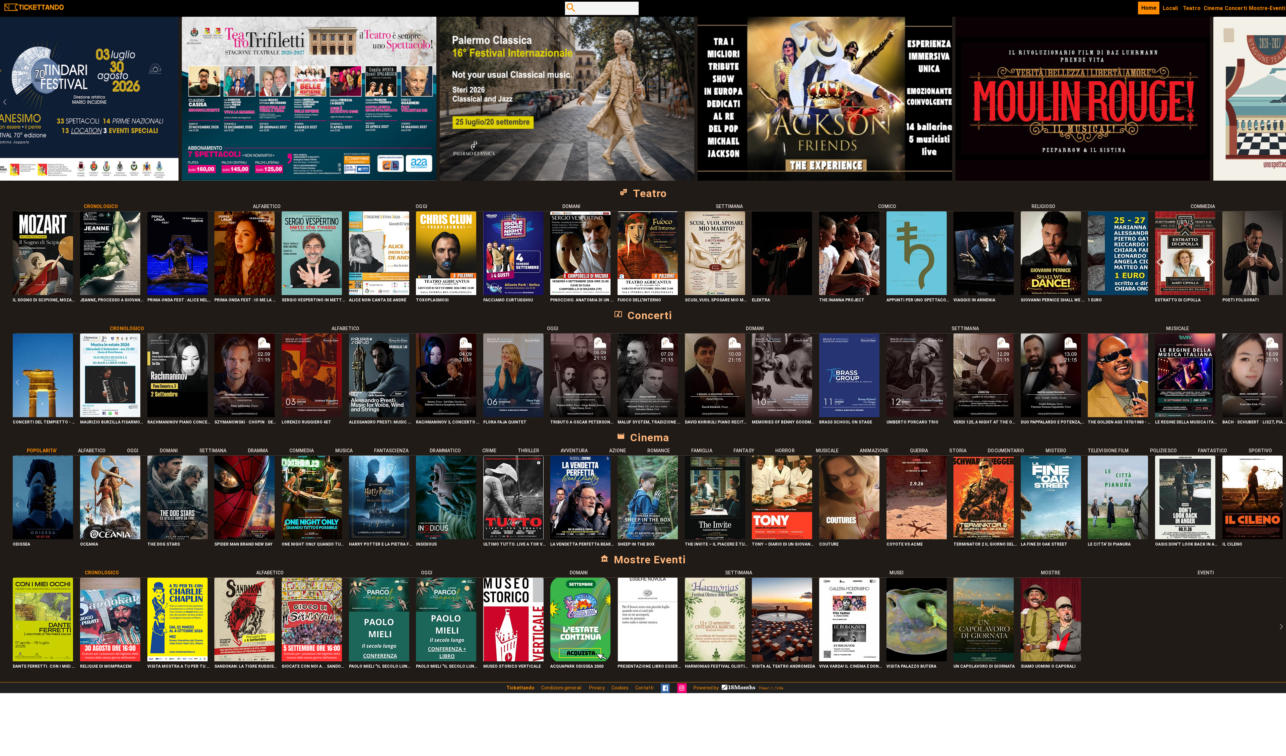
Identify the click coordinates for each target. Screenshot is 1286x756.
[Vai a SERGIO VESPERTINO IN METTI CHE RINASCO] (312, 293)
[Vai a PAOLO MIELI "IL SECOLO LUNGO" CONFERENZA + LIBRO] (446, 659)
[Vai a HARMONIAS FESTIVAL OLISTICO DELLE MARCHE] (715, 659)
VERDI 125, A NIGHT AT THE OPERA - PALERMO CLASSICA (985, 422)
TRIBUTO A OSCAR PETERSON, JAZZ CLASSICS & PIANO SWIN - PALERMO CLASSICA (582, 422)
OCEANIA (89, 544)
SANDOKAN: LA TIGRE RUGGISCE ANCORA (246, 666)
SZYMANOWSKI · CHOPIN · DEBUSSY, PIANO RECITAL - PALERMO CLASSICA (246, 422)
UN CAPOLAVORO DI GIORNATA (984, 666)
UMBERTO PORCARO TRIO (912, 422)
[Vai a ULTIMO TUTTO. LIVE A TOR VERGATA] (513, 537)
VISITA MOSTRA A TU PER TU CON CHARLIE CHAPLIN (179, 666)
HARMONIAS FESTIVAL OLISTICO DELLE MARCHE (717, 666)
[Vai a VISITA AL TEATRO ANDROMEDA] (782, 659)
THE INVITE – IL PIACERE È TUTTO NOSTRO (717, 544)
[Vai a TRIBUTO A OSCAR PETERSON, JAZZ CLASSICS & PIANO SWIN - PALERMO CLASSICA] (580, 415)
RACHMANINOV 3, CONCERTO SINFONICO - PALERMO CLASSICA (448, 422)
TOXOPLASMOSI (432, 300)
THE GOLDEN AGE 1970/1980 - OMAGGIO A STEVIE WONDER (1120, 422)
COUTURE (829, 544)
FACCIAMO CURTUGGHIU (508, 300)
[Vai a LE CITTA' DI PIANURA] (1118, 537)
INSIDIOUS (426, 544)
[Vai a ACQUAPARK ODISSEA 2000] (580, 659)
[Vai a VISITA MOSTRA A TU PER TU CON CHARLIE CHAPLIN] (177, 659)
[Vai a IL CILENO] (1252, 537)
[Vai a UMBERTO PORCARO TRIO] (916, 415)
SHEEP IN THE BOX (636, 544)
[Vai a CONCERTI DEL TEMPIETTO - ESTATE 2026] (43, 415)
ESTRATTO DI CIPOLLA (1178, 300)
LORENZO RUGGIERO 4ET (306, 422)
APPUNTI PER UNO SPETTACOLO (918, 300)
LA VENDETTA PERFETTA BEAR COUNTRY (582, 544)
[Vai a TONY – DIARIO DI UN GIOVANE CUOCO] (782, 537)
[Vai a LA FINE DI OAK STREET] (1051, 537)
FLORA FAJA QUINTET (504, 422)
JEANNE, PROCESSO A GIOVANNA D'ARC (112, 300)
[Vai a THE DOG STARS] (177, 537)
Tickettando (520, 687)
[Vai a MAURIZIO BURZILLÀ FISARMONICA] (110, 415)
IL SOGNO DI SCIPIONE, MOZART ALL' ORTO (45, 300)
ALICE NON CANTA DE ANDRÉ (377, 300)
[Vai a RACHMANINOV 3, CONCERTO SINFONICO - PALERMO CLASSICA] (446, 415)
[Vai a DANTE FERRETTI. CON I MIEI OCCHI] (43, 659)
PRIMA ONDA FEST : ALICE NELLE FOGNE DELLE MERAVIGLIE (179, 300)
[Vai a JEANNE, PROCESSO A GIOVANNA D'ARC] (110, 293)
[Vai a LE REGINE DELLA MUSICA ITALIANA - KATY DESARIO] (1185, 415)
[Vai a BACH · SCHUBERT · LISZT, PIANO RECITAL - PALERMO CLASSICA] (1252, 415)
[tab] (100, 206)
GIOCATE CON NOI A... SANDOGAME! (314, 666)
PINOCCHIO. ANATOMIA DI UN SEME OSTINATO (582, 300)
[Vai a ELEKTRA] (782, 293)
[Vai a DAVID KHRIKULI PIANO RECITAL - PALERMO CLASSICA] (715, 415)
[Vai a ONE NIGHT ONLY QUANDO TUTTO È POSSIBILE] (312, 537)
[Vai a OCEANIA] (110, 537)
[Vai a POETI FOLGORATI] (1252, 293)
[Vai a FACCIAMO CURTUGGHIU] (513, 293)
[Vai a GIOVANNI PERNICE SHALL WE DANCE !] (1051, 293)
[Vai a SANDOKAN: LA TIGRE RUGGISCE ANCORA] (244, 659)
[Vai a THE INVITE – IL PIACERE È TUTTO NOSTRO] (715, 537)
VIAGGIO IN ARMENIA (974, 300)
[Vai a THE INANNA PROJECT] (849, 293)
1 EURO (1095, 300)
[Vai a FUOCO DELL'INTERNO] (648, 293)
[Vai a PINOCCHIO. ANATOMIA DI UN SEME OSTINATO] (580, 293)
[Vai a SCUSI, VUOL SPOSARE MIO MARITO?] (715, 293)
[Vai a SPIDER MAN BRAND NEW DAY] (244, 537)
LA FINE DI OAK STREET (1044, 544)
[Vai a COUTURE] (849, 537)
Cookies (620, 687)
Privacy (597, 687)
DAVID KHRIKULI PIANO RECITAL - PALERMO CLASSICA (717, 422)
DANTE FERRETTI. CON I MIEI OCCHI (45, 666)
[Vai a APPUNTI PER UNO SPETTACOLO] (916, 293)
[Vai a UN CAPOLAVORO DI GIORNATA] (983, 659)
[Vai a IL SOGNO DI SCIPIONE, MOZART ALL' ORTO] (43, 293)
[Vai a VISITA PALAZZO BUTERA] (916, 659)
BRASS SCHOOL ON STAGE (845, 422)
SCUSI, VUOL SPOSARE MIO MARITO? (717, 300)
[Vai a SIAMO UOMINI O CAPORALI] (1051, 659)
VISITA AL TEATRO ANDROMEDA (783, 666)
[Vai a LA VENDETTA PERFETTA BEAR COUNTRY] (580, 537)
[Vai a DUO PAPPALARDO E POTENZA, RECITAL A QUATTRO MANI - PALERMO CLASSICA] (1051, 415)
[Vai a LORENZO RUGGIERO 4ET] (312, 415)
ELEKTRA (761, 300)
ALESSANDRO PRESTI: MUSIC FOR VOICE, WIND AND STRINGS (381, 422)
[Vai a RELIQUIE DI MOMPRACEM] (110, 659)
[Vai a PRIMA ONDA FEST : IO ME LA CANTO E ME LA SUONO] (244, 293)
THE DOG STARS (163, 544)
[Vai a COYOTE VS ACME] (916, 537)
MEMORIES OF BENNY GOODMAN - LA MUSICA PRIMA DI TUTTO (784, 422)
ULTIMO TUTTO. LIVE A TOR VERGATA (515, 544)
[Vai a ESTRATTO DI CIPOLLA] (1185, 293)
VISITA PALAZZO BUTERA (911, 666)
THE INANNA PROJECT (841, 300)
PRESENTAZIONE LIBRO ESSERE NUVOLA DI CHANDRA (650, 666)
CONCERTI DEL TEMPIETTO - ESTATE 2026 (45, 422)
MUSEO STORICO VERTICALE (512, 666)
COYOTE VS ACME (904, 544)
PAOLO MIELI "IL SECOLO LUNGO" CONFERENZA (381, 666)
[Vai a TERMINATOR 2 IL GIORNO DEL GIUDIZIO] (983, 537)
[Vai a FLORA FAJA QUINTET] (513, 415)
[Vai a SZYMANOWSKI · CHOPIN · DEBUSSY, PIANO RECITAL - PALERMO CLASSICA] (244, 415)
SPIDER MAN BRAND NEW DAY (243, 544)
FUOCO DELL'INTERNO (639, 300)
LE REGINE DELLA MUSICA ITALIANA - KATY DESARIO (1187, 422)
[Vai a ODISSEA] (43, 537)
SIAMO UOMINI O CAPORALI (1048, 666)
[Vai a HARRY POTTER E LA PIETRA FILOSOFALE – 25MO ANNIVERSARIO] (379, 537)
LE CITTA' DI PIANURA (1109, 544)
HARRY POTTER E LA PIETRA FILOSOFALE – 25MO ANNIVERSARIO (381, 544)
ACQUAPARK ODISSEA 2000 (576, 666)
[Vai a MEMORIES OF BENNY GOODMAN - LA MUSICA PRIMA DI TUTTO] (782, 415)
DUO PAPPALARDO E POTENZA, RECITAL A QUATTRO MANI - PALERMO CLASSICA (1053, 422)
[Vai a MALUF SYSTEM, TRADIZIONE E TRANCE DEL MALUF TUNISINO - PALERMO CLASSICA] (648, 415)
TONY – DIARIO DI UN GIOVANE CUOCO (784, 544)
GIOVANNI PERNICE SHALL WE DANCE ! (1053, 300)
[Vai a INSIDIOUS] (446, 537)
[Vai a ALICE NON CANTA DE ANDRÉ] (379, 293)
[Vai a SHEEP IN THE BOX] (648, 537)
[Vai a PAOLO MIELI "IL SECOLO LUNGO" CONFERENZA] (379, 659)
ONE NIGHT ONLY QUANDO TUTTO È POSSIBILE (314, 544)
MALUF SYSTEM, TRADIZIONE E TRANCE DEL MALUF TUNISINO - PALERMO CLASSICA (650, 422)
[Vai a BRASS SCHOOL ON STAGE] (849, 415)
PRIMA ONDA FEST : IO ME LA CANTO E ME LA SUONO (246, 300)
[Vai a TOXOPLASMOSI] (446, 293)
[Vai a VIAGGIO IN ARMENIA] (983, 293)
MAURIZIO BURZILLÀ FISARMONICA (112, 422)
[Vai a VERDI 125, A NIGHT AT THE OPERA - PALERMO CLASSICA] (983, 415)
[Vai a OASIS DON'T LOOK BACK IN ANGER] (1185, 537)
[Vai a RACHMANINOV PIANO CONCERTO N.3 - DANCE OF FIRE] (177, 415)
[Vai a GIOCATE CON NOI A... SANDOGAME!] (312, 659)
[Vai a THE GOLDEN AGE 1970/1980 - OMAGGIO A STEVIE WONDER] (1118, 415)
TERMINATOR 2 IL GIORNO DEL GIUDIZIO (985, 544)
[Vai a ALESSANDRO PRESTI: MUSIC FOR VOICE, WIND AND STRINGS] (379, 415)
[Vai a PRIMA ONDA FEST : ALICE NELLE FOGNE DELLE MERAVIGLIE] (177, 293)
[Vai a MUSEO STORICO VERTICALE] (513, 659)
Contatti (644, 687)
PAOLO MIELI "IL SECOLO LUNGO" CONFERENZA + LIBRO (448, 666)
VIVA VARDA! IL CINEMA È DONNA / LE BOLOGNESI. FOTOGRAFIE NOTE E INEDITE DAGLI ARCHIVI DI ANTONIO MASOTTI (851, 666)
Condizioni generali (561, 687)
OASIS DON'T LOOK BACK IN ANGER (1187, 544)
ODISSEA (21, 544)
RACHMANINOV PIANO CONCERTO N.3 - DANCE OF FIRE (179, 422)
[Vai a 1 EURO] (1118, 293)
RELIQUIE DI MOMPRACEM (106, 666)
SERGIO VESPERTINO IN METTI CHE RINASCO (314, 300)
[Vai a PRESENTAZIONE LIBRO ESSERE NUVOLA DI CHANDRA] (648, 659)
